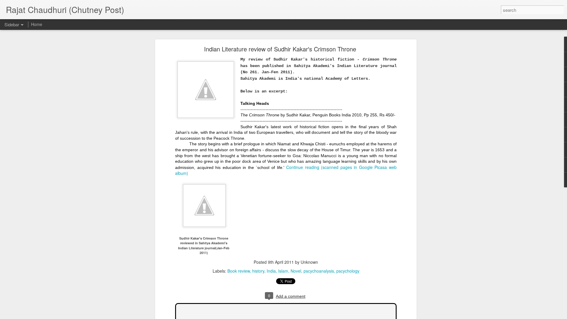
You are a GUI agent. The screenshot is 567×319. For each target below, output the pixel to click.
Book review (238, 271)
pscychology (347, 271)
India (271, 271)
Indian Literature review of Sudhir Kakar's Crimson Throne (280, 49)
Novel (296, 271)
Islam (283, 271)
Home (36, 24)
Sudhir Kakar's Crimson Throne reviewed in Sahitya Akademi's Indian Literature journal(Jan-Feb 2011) (203, 245)
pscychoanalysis (319, 271)
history (258, 271)
